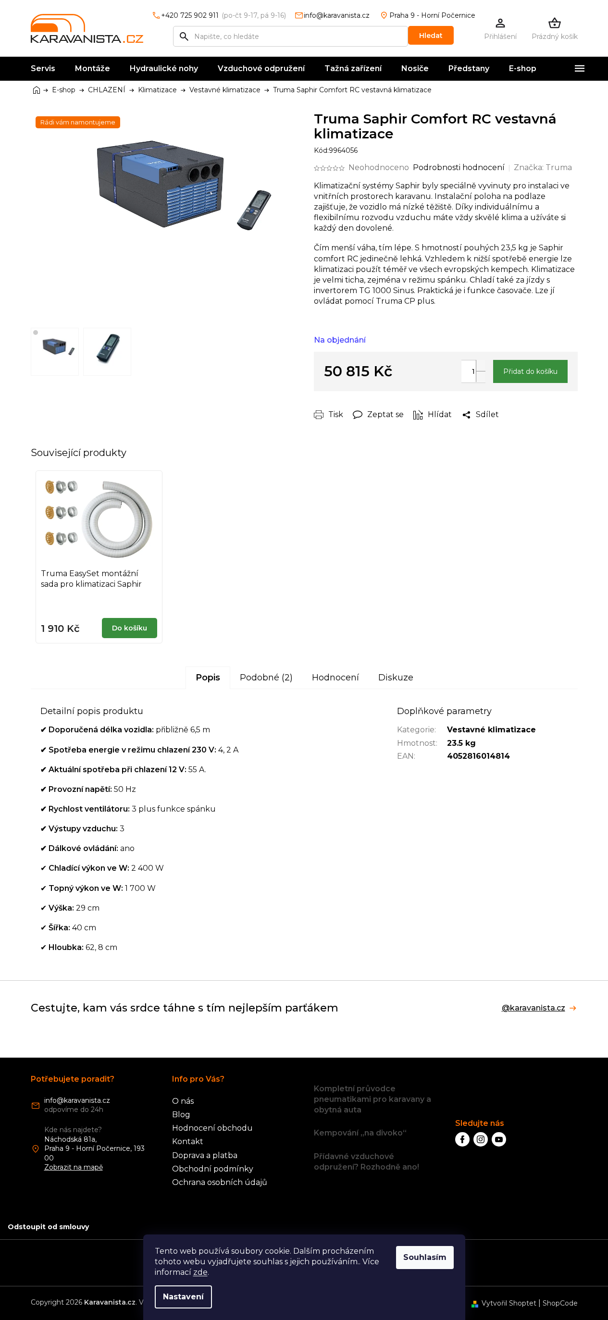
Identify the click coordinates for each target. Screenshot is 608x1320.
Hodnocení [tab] (335, 677)
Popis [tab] (208, 677)
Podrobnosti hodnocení (459, 167)
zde (200, 1272)
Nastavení (183, 1296)
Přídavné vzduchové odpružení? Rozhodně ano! (366, 1162)
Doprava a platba (204, 1155)
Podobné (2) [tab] (266, 677)
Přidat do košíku (530, 371)
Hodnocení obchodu (212, 1128)
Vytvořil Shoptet (509, 1303)
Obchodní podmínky (212, 1168)
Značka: (543, 167)
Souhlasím (425, 1257)
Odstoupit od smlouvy (48, 1226)
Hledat (431, 35)
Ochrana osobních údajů (219, 1182)
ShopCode (560, 1303)
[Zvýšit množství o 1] (480, 365)
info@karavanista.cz (77, 1100)
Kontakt (187, 1141)
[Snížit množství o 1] (480, 376)
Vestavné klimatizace (491, 729)
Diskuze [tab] (395, 677)
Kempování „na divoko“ (360, 1132)
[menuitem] (43, 69)
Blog (181, 1114)
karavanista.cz (480, 1139)
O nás (183, 1101)
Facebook (462, 1139)
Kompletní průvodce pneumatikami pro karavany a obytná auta (372, 1099)
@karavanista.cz (533, 1008)
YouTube (499, 1139)
